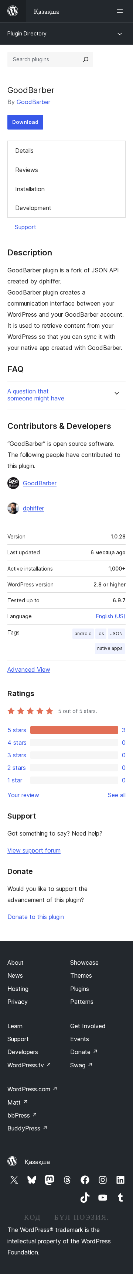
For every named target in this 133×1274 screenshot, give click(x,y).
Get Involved (88, 1026)
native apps (110, 648)
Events (79, 1039)
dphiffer (33, 508)
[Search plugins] (85, 59)
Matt (17, 1102)
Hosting (17, 988)
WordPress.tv (29, 1065)
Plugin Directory (27, 33)
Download (25, 122)
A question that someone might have (35, 395)
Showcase (84, 962)
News (15, 975)
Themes (81, 975)
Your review (23, 795)
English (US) (111, 616)
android (83, 633)
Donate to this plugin (35, 916)
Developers (22, 1052)
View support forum (34, 850)
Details (24, 150)
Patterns (81, 1001)
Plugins (79, 988)
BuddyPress (27, 1128)
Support (25, 227)
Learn (15, 1026)
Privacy (17, 1001)
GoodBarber (33, 102)
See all (117, 795)
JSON (116, 633)
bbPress (22, 1115)
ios (101, 633)
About (15, 962)
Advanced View (28, 669)
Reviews (26, 169)
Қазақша (37, 1161)
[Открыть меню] (121, 11)
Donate (84, 1052)
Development (33, 207)
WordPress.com (32, 1089)
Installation (30, 189)
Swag (81, 1065)
